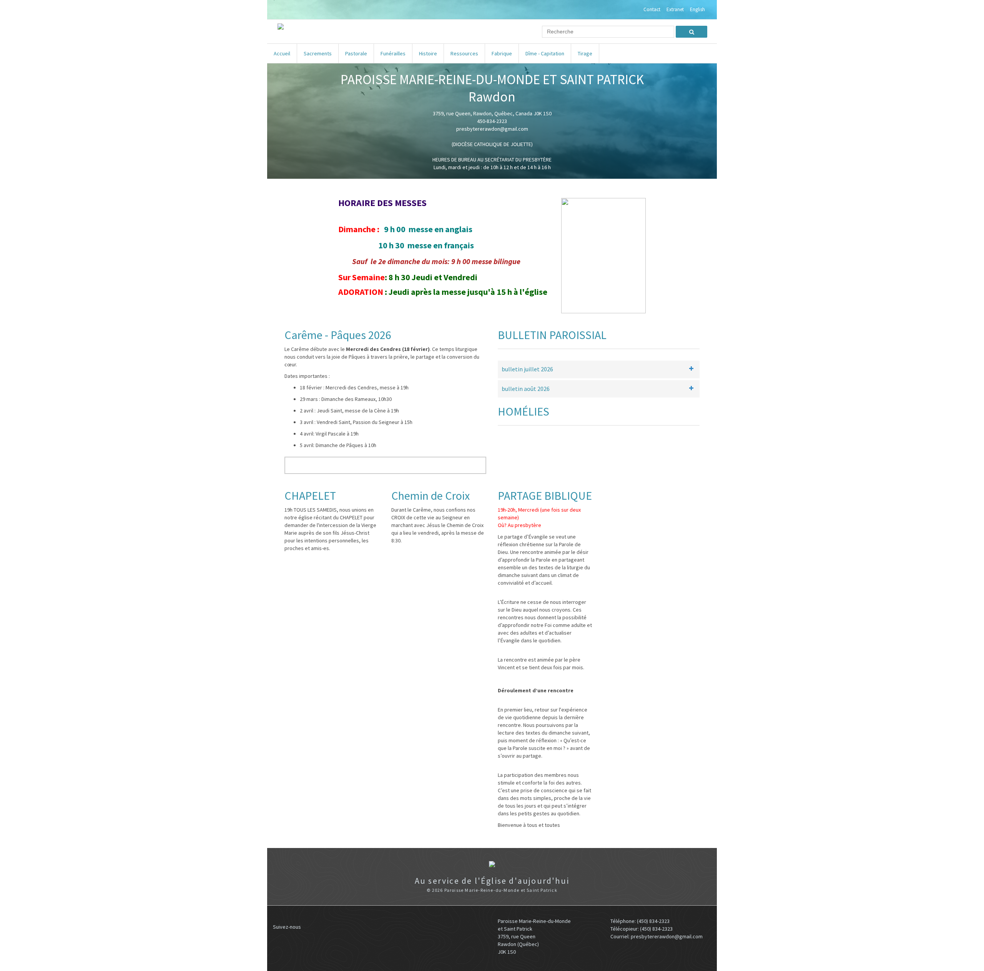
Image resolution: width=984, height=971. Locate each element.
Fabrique (502, 53)
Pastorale (356, 53)
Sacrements (318, 53)
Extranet (675, 10)
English (697, 10)
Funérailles (393, 53)
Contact (651, 10)
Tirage (585, 53)
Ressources (464, 53)
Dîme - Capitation (544, 53)
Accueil (282, 53)
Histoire (428, 53)
